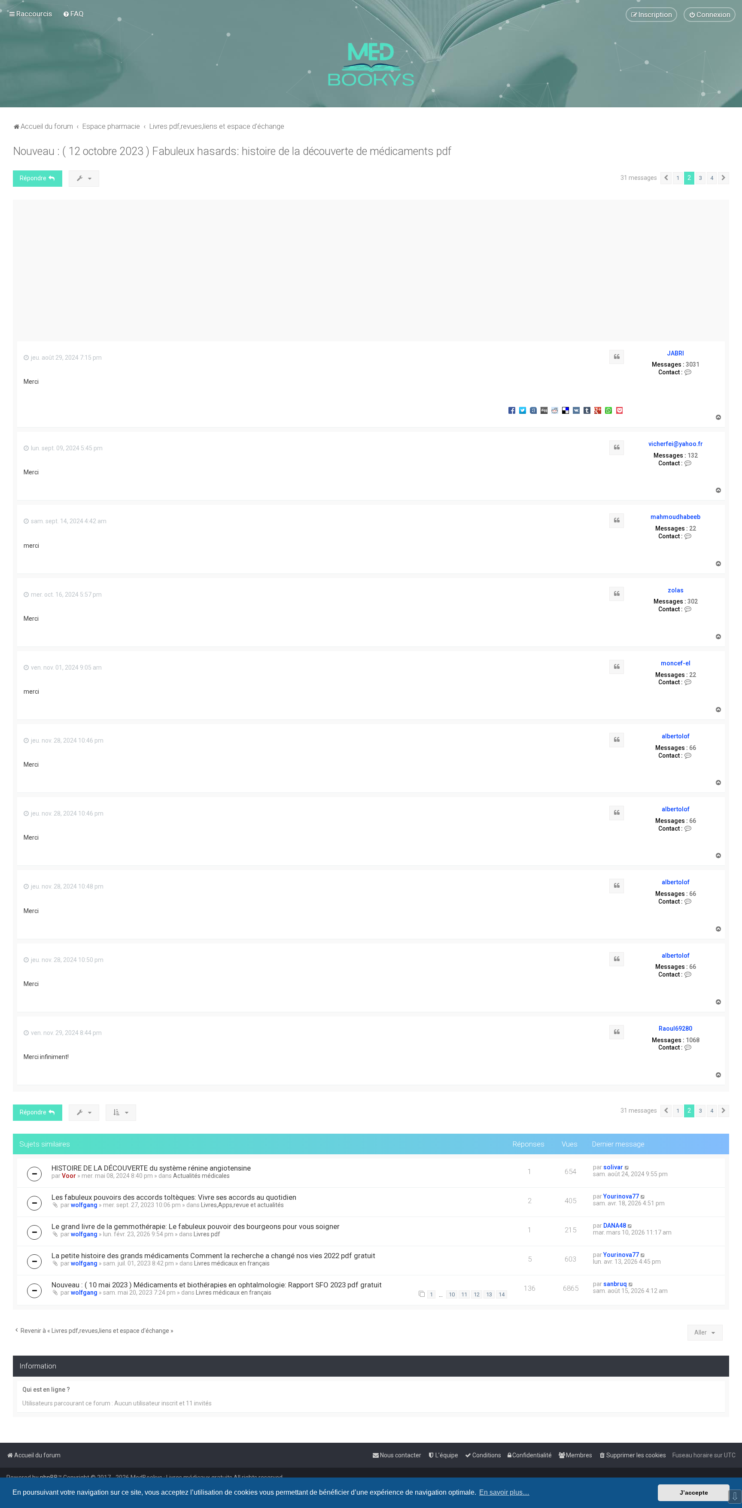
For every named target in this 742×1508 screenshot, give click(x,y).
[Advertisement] (371, 268)
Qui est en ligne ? (46, 1389)
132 (692, 455)
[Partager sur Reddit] (555, 410)
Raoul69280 (675, 1028)
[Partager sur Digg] (544, 410)
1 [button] (677, 178)
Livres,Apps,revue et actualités (242, 1205)
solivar (613, 1167)
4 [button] (711, 178)
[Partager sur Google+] (597, 410)
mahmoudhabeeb (675, 516)
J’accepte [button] (694, 1492)
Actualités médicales (201, 1175)
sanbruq (615, 1283)
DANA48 (614, 1225)
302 (692, 601)
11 (464, 1294)
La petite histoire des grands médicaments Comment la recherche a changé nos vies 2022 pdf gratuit (213, 1255)
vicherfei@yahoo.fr (675, 443)
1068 (692, 1040)
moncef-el (675, 663)
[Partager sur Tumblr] (587, 410)
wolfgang (84, 1205)
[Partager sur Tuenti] (533, 410)
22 (692, 528)
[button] (666, 178)
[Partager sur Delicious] (565, 410)
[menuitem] (73, 13)
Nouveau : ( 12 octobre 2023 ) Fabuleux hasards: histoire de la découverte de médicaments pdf (232, 151)
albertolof (676, 736)
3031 (692, 364)
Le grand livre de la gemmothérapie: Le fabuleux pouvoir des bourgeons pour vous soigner (196, 1226)
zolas (676, 590)
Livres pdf (207, 1234)
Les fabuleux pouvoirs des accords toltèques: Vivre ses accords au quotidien (174, 1197)
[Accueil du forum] (371, 64)
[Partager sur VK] (576, 410)
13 (489, 1294)
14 (502, 1294)
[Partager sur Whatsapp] (608, 410)
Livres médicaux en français (232, 1263)
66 (692, 747)
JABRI (675, 353)
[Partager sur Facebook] (512, 410)
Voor (69, 1175)
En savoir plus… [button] (504, 1492)
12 (477, 1294)
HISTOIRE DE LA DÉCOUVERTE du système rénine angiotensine (151, 1168)
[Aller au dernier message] (627, 1167)
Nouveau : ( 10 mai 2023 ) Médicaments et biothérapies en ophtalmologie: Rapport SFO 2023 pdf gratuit (217, 1284)
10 (452, 1294)
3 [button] (700, 178)
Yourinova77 (621, 1196)
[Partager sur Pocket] (619, 410)
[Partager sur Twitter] (522, 410)
